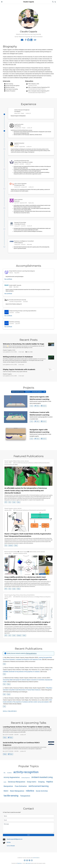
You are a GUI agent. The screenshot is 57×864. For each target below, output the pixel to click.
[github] (28, 40)
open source (28, 863)
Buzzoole (16, 201)
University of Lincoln (19, 224)
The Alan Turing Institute (15, 301)
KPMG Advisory (18, 242)
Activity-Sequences (25, 777)
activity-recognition (26, 772)
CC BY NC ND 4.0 (36, 857)
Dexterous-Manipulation (16, 782)
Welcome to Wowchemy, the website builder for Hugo (23, 344)
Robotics (28, 391)
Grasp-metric (31, 782)
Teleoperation (25, 796)
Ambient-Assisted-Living (42, 777)
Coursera (11, 312)
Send (28, 835)
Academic (9, 772)
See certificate (8, 279)
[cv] (35, 40)
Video (18, 502)
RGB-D (6, 791)
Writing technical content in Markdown (18, 357)
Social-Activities (42, 791)
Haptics (49, 781)
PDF (6, 502)
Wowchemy (19, 863)
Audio (5, 782)
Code (31, 405)
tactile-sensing (11, 795)
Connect (44, 405)
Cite (10, 502)
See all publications (9, 711)
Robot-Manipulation (17, 791)
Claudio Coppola (28, 2)
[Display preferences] (55, 2)
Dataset (11, 545)
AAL (4, 772)
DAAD (10, 287)
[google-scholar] (25, 40)
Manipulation (8, 786)
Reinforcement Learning (18, 391)
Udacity (11, 272)
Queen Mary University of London (23, 162)
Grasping (41, 782)
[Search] (53, 2)
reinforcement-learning (38, 786)
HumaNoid (17, 111)
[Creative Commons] (28, 860)
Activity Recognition (37, 391)
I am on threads (11, 845)
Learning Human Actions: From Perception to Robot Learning (26, 727)
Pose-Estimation (21, 786)
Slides (4, 754)
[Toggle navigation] (1, 2)
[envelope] (22, 40)
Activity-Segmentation (12, 777)
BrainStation (17, 126)
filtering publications (31, 653)
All (44, 391)
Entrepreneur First (19, 185)
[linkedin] (31, 40)
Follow (37, 405)
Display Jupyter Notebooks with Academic (19, 369)
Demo (28, 351)
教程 (31, 351)
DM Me (9, 842)
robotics (30, 790)
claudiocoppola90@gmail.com (14, 839)
